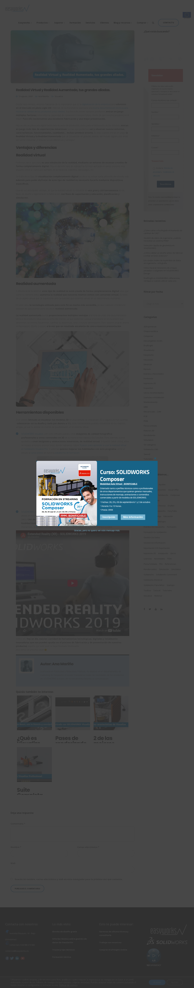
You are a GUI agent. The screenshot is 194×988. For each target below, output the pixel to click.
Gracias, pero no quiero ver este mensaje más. (97, 530)
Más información (133, 517)
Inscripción (108, 517)
